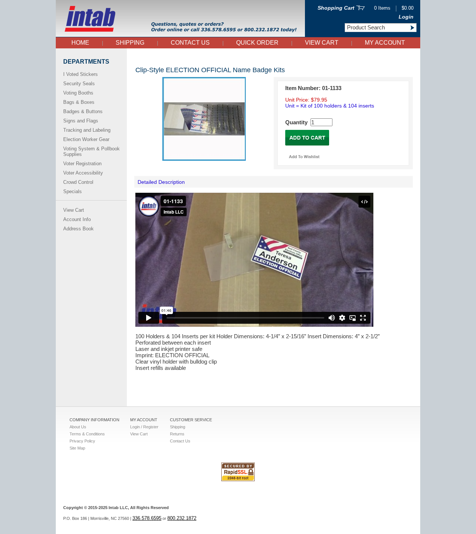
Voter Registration (82, 163)
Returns (177, 434)
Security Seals (79, 83)
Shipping (130, 42)
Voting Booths (78, 93)
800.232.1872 (181, 518)
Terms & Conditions (87, 434)
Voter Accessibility (83, 173)
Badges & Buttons (83, 111)
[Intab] (180, 35)
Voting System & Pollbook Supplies (91, 151)
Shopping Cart (336, 8)
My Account (385, 42)
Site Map (77, 448)
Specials (72, 191)
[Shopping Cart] (360, 8)
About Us (78, 427)
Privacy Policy (82, 441)
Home (80, 42)
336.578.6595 (146, 518)
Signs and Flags (80, 121)
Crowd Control (78, 182)
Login (406, 17)
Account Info (77, 219)
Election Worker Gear (86, 139)
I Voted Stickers (80, 74)
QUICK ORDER (257, 42)
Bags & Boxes (78, 102)
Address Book (78, 228)
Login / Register (144, 427)
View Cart (321, 42)
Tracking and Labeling (86, 130)
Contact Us (190, 42)
